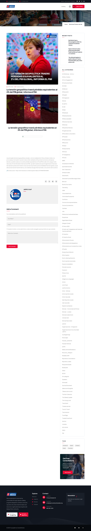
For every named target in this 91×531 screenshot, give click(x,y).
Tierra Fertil (65, 403)
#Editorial (64, 89)
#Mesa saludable (66, 119)
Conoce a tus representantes (69, 202)
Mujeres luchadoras (67, 306)
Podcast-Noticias (66, 343)
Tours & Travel (66, 409)
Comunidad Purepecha (68, 196)
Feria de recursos (66, 267)
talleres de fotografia (67, 388)
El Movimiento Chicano (68, 240)
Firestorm (64, 270)
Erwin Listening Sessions (68, 258)
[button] (32, 109)
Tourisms (70, 448)
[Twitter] (79, 1)
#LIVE (63, 107)
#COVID (64, 86)
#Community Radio (67, 83)
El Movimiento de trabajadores (70, 243)
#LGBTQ (64, 104)
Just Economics (66, 288)
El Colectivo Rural (66, 237)
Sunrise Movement (67, 385)
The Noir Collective (67, 394)
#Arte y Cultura (66, 77)
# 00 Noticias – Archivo (68, 74)
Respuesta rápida (66, 364)
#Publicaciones (66, 140)
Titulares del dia (78, 24)
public (63, 346)
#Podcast (64, 137)
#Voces (64, 157)
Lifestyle (77, 445)
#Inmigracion (65, 98)
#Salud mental (66, 148)
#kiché (64, 101)
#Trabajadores (66, 154)
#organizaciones (66, 131)
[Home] (11, 6)
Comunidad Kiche (66, 193)
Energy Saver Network (67, 252)
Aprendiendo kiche (67, 166)
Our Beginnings (66, 334)
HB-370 (64, 276)
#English (64, 95)
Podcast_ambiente (67, 340)
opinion (64, 324)
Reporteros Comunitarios (68, 358)
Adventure (65, 445)
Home (66, 24)
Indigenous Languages (68, 279)
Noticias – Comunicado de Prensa (70, 309)
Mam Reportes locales (67, 300)
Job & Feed (65, 285)
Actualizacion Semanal (68, 163)
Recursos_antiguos (67, 352)
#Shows (64, 151)
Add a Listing (79, 6)
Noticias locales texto (67, 315)
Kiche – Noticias (66, 291)
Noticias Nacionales (67, 321)
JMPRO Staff (10, 86)
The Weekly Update (67, 397)
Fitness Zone (65, 273)
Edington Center (66, 223)
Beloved (64, 181)
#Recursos (65, 142)
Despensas (65, 217)
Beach (71, 445)
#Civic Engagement (67, 80)
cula (63, 211)
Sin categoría (65, 376)
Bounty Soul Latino (67, 184)
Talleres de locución (67, 391)
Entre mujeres (65, 255)
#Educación (65, 92)
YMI (63, 433)
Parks (64, 448)
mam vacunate (66, 303)
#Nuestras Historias (67, 128)
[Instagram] (81, 1)
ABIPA (63, 160)
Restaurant (65, 367)
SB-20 (63, 373)
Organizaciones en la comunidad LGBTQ (70, 331)
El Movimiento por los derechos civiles (72, 246)
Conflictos (65, 199)
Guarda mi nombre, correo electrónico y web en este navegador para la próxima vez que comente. (31, 229)
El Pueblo (64, 249)
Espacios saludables (67, 264)
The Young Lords (66, 400)
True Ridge (65, 415)
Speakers (64, 379)
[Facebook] (77, 1)
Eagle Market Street (67, 220)
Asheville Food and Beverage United (71, 178)
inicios (63, 282)
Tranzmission (65, 412)
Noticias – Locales (66, 312)
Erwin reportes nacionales (68, 261)
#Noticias (71, 24)
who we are (65, 427)
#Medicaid (65, 113)
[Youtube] (74, 527)
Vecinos (64, 421)
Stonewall (64, 382)
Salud (63, 370)
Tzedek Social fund (67, 418)
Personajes (65, 337)
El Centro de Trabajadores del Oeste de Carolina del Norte (72, 230)
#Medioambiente (66, 116)
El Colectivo (65, 234)
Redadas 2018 (65, 355)
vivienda (64, 424)
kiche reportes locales (67, 294)
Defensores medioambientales (70, 214)
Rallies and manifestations (69, 349)
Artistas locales (66, 172)
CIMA (63, 190)
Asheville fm (65, 175)
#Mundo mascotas (67, 122)
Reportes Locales (66, 361)
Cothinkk (64, 208)
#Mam (64, 110)
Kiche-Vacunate (66, 297)
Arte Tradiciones (66, 169)
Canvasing (65, 187)
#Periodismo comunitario (68, 134)
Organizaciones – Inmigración (69, 327)
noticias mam (65, 318)
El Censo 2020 (65, 226)
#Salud (64, 145)
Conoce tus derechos (67, 205)
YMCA (63, 430)
